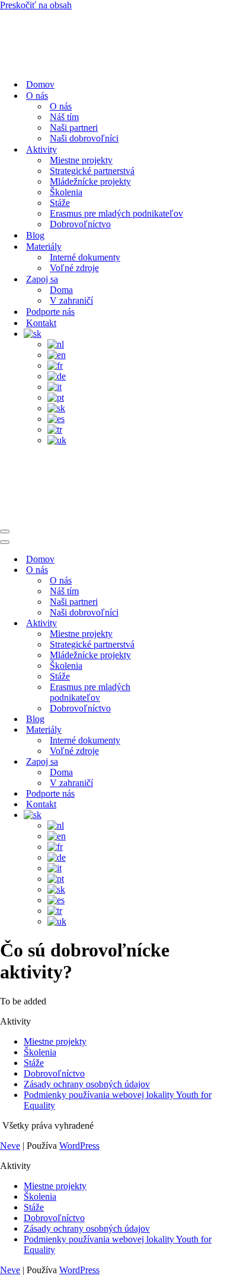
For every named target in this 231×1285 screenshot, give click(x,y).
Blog (35, 235)
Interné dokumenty (85, 257)
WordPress (79, 1146)
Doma (61, 290)
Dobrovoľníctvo (80, 224)
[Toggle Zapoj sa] (207, 762)
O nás (61, 106)
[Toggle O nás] (207, 570)
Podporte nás (50, 312)
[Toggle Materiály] (207, 730)
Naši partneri (74, 128)
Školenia (66, 192)
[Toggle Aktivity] (207, 624)
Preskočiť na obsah (36, 5)
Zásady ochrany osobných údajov (87, 1084)
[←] (115, 40)
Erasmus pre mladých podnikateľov (116, 213)
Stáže (60, 203)
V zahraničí (71, 300)
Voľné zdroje (74, 268)
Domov (40, 84)
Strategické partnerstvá (92, 171)
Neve (10, 1146)
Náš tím (64, 117)
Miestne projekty (81, 160)
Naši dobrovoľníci (84, 138)
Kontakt (41, 323)
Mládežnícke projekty (90, 181)
